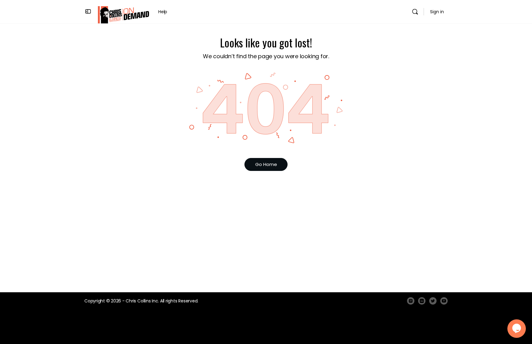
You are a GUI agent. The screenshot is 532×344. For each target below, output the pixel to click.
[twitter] (433, 301)
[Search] (415, 11)
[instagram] (410, 301)
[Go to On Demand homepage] (123, 14)
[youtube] (444, 301)
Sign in (437, 12)
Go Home (266, 164)
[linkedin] (421, 301)
